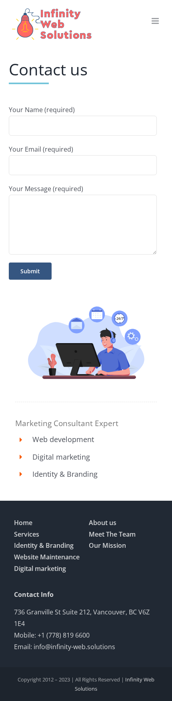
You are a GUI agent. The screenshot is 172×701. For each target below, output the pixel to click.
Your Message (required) (46, 188)
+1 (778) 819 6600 (64, 635)
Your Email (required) (41, 149)
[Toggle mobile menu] (156, 21)
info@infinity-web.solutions (74, 646)
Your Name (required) (42, 109)
